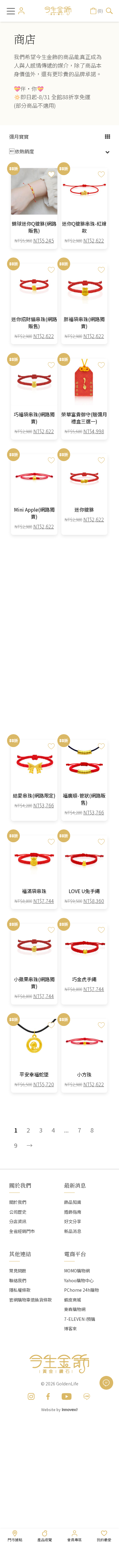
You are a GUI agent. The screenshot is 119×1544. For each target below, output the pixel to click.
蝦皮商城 (72, 1300)
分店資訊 (17, 1221)
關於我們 (17, 1202)
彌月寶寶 (19, 136)
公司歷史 (17, 1212)
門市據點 (15, 1539)
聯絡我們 (17, 1280)
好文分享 (72, 1221)
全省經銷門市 (22, 1231)
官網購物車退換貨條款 (30, 1300)
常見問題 (17, 1271)
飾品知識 (72, 1202)
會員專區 (74, 1539)
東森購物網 (74, 1309)
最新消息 (75, 1185)
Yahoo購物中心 (79, 1280)
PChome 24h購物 (81, 1290)
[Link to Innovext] (70, 1409)
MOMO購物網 (77, 1271)
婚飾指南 (72, 1212)
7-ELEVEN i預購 (79, 1319)
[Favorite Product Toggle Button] (51, 174)
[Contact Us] (106, 1383)
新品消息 (72, 1231)
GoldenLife (67, 1384)
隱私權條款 (20, 1290)
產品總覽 (44, 1539)
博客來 (70, 1328)
